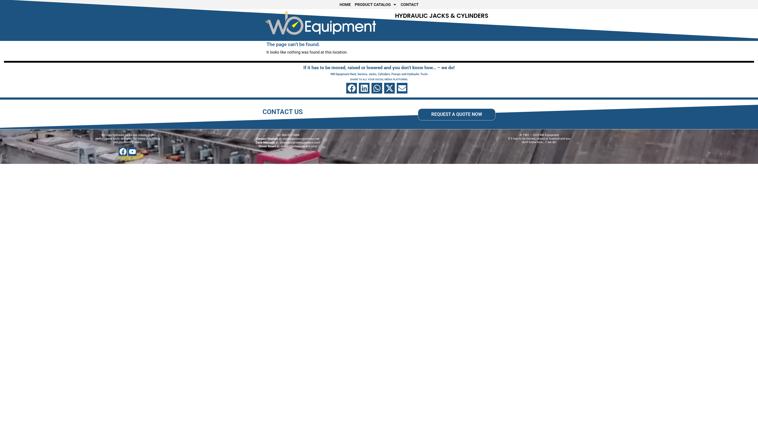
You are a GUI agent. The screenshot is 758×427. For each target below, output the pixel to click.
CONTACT (409, 4)
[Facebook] (123, 151)
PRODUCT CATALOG (373, 4)
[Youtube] (132, 151)
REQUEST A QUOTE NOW (456, 114)
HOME (345, 4)
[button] (351, 88)
